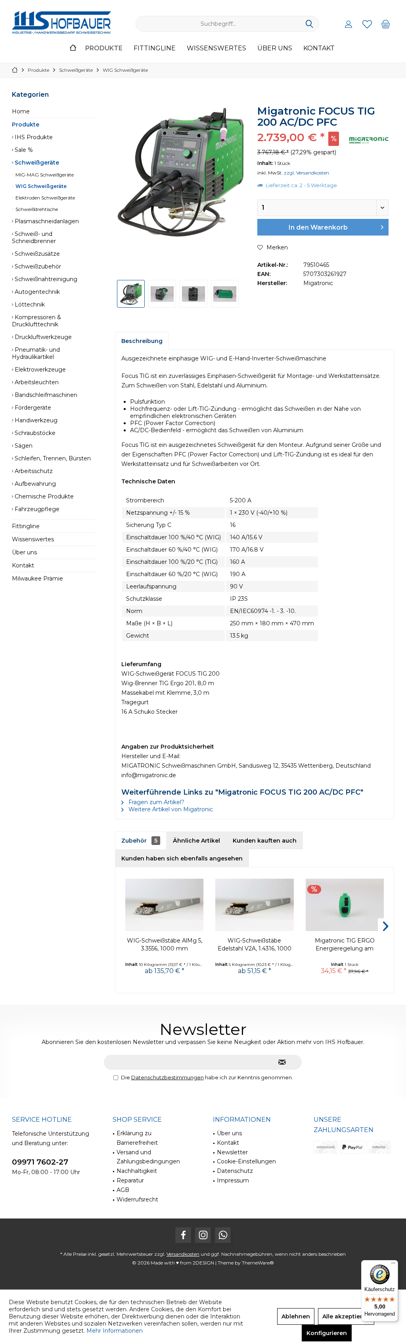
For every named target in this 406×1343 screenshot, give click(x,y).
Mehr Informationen (114, 1330)
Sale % (23, 149)
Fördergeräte (32, 407)
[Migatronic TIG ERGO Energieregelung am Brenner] (345, 905)
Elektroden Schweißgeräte (44, 198)
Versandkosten (183, 1254)
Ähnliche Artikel (196, 840)
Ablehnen (296, 1316)
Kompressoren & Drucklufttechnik (36, 321)
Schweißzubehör (37, 266)
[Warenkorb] (385, 24)
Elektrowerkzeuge (39, 369)
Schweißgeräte (36, 162)
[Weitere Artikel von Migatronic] (369, 140)
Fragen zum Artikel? (155, 802)
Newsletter (232, 1152)
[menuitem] (385, 24)
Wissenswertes (33, 539)
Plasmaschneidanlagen (46, 221)
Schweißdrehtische (36, 209)
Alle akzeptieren (346, 1316)
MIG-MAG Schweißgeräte (44, 175)
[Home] (73, 48)
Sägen (23, 445)
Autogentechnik (36, 291)
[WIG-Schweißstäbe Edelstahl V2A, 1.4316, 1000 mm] (254, 905)
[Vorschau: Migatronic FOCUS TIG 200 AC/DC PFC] (131, 294)
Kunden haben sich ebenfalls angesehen (182, 858)
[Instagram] (203, 1235)
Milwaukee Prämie (37, 578)
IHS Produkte (33, 137)
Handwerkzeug (35, 420)
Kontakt (23, 565)
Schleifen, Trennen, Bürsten (52, 458)
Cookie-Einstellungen (246, 1161)
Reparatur (130, 1180)
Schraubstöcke (34, 433)
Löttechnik (29, 304)
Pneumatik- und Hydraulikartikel (36, 353)
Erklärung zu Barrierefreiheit (137, 1138)
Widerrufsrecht (137, 1199)
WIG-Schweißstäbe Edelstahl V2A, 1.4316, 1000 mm (254, 944)
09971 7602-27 (40, 1162)
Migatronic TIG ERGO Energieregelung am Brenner (345, 944)
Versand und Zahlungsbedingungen (148, 1157)
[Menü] (393, 1265)
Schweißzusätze (36, 253)
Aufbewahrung (34, 483)
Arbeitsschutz (33, 471)
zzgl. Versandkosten (306, 173)
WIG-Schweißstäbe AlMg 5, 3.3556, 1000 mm (164, 944)
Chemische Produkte (43, 496)
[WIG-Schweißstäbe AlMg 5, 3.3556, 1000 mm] (164, 905)
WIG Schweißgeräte (40, 186)
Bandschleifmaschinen (45, 394)
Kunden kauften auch (265, 840)
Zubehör (139, 840)
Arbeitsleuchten (36, 382)
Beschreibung (142, 341)
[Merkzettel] (367, 24)
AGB (123, 1190)
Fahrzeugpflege (36, 509)
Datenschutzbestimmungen (167, 1077)
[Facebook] (183, 1235)
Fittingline (26, 526)
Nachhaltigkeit (137, 1170)
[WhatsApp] (223, 1235)
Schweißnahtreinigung (45, 279)
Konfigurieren (326, 1333)
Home (21, 111)
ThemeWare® (258, 1263)
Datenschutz (235, 1170)
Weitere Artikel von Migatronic (170, 809)
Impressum (233, 1180)
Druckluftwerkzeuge (42, 337)
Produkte (25, 124)
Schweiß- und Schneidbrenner (34, 237)
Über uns (24, 552)
